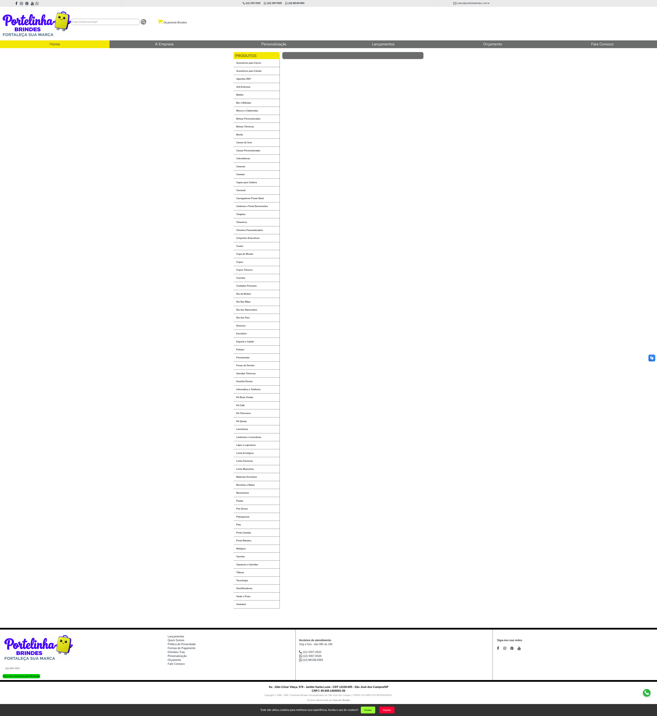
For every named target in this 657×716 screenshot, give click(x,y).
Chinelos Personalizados (249, 230)
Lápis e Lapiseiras (246, 445)
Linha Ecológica (245, 453)
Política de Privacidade (182, 644)
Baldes (239, 94)
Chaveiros (241, 222)
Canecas (240, 166)
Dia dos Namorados (246, 310)
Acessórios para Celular (249, 71)
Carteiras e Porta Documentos (252, 206)
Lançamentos (176, 636)
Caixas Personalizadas (248, 150)
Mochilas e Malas (245, 485)
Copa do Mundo (244, 254)
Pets (238, 524)
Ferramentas (242, 357)
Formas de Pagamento (181, 648)
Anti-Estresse (243, 87)
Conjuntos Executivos (248, 238)
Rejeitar (387, 710)
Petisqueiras (242, 517)
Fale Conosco (176, 663)
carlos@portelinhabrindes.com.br (472, 3)
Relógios (241, 548)
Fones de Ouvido (245, 365)
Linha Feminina (244, 461)
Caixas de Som (244, 142)
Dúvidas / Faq (176, 652)
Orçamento (174, 659)
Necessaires (242, 493)
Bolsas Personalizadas (248, 118)
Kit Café (240, 405)
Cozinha (240, 278)
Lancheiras (242, 429)
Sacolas (240, 556)
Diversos (241, 325)
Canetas (240, 174)
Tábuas (240, 572)
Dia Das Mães (243, 301)
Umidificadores (244, 588)
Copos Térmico (244, 270)
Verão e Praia (243, 596)
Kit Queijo (241, 421)
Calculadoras (243, 158)
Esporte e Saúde (245, 341)
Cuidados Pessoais (246, 286)
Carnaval (241, 190)
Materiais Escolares (246, 477)
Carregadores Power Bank (250, 198)
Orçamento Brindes (175, 22)
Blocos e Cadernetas (247, 110)
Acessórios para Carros (248, 63)
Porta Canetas (243, 532)
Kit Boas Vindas (244, 397)
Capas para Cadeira (246, 182)
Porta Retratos (243, 540)
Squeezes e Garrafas (247, 564)
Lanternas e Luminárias (248, 437)
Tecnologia (242, 580)
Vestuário (241, 604)
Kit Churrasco (243, 413)
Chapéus (241, 214)
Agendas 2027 (243, 79)
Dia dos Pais (243, 317)
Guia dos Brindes (341, 700)
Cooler (239, 246)
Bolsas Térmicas (245, 126)
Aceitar (368, 710)
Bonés (239, 134)
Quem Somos (176, 640)
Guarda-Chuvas (244, 381)
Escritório (241, 333)
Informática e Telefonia (248, 389)
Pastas (239, 501)
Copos (239, 262)
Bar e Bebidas (243, 103)
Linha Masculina (245, 469)
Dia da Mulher (243, 294)
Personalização (177, 656)
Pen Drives (242, 508)
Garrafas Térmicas (246, 373)
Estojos (240, 349)
